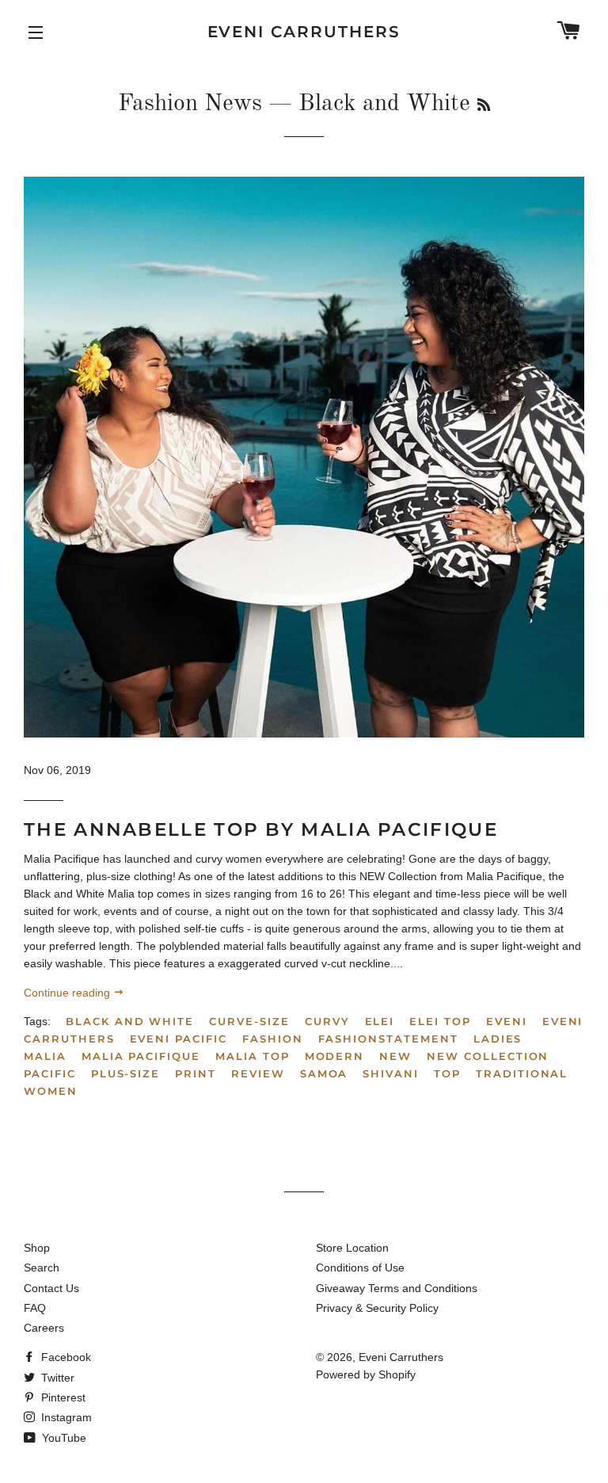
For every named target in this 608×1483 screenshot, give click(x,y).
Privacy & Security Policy (377, 1308)
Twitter (56, 1377)
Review (258, 1073)
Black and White (130, 1021)
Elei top (440, 1021)
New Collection (488, 1056)
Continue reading (68, 992)
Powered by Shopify (366, 1374)
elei (380, 1021)
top (447, 1073)
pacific (50, 1073)
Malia (45, 1056)
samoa (324, 1073)
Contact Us (51, 1288)
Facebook (64, 1357)
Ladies (497, 1038)
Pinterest (62, 1397)
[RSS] (484, 106)
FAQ (35, 1308)
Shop (37, 1247)
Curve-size (249, 1021)
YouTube (62, 1438)
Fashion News (190, 104)
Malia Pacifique (141, 1056)
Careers (44, 1327)
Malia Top (252, 1056)
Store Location (352, 1247)
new (395, 1056)
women (51, 1091)
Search (41, 1267)
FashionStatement (388, 1038)
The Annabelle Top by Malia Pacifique (261, 829)
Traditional (522, 1073)
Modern (335, 1056)
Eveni (506, 1021)
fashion (272, 1038)
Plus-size (126, 1073)
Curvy (327, 1021)
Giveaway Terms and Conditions (396, 1288)
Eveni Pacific (178, 1038)
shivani (391, 1073)
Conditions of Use (360, 1267)
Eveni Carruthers (304, 31)
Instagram (65, 1417)
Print (195, 1073)
